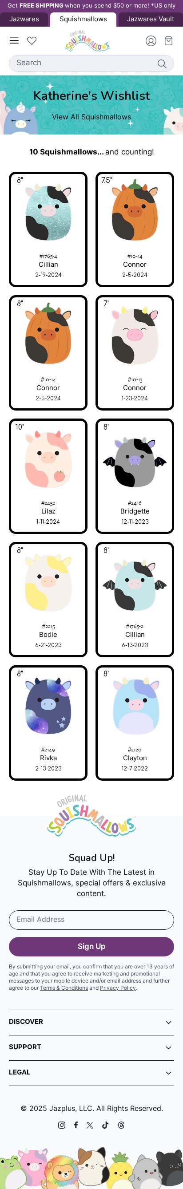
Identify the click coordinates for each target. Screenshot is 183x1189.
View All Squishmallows (91, 117)
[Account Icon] (147, 41)
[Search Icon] (161, 63)
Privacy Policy (118, 988)
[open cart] (165, 41)
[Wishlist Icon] (31, 40)
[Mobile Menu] (14, 41)
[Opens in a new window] (61, 1125)
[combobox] (91, 63)
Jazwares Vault (150, 19)
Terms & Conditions (64, 988)
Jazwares (24, 19)
